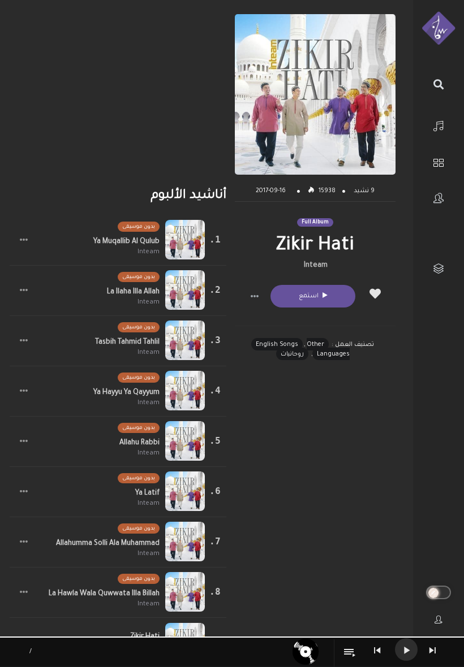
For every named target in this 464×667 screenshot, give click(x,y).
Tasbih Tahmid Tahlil (127, 343)
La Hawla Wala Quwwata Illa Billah (104, 594)
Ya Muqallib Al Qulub (126, 242)
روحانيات (292, 354)
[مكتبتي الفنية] (438, 268)
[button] (254, 296)
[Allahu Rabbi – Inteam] (185, 441)
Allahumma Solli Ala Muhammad (108, 544)
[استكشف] (438, 161)
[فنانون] (438, 198)
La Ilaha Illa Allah (133, 292)
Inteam (316, 266)
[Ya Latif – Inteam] (185, 491)
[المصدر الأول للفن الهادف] (438, 28)
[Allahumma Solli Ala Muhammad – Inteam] (185, 541)
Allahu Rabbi (139, 443)
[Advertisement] (118, 93)
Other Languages (328, 349)
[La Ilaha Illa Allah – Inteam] (185, 290)
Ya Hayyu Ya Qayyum (126, 393)
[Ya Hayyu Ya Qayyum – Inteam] (185, 390)
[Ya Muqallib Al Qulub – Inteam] (185, 239)
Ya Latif (147, 493)
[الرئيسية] (438, 124)
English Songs (277, 344)
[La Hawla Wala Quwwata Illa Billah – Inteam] (185, 592)
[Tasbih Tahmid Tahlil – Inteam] (185, 340)
